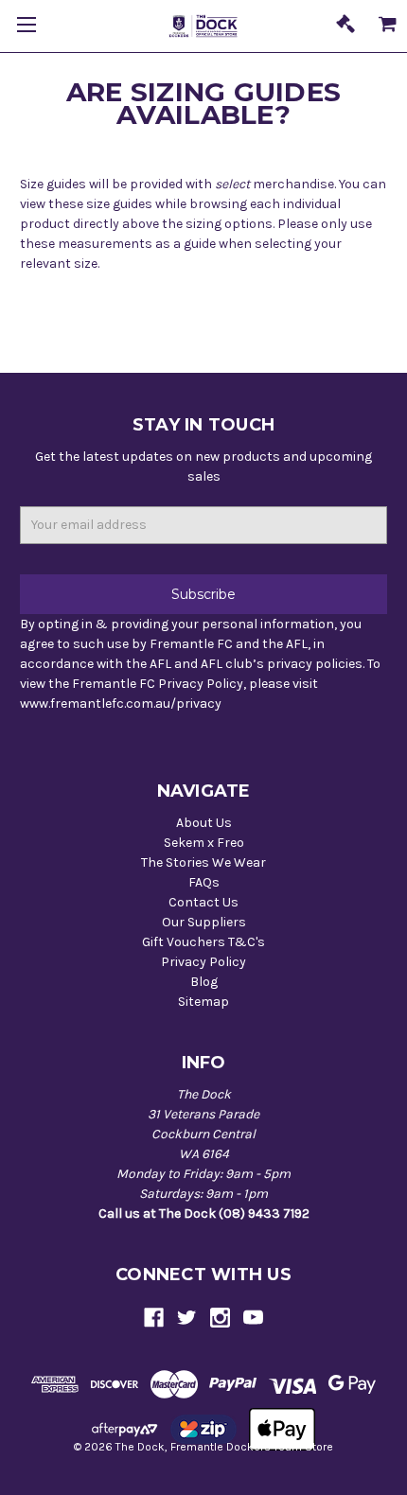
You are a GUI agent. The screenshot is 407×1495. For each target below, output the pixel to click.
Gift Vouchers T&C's (203, 942)
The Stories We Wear (203, 862)
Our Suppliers (204, 922)
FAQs (204, 882)
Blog (204, 982)
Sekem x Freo (204, 843)
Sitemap (203, 1002)
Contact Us (203, 902)
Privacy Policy (203, 962)
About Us (204, 823)
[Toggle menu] (26, 26)
